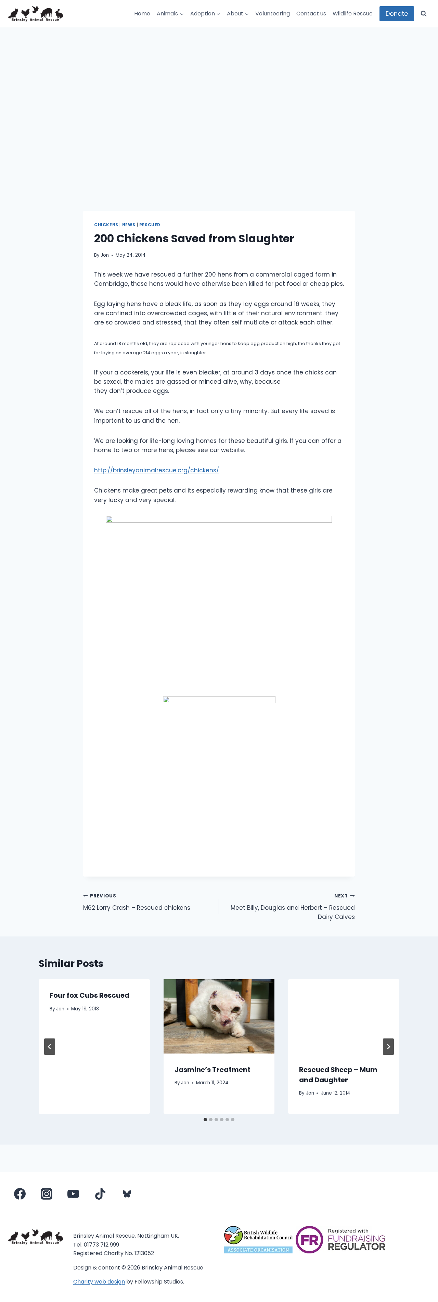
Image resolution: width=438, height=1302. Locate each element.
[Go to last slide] (49, 1046)
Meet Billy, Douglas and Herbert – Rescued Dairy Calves (293, 907)
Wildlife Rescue (353, 13)
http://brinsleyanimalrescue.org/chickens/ (156, 470)
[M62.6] (219, 600)
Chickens (106, 225)
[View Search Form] (423, 14)
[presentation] (219, 1016)
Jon (105, 255)
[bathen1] (219, 781)
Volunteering (272, 13)
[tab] (205, 1119)
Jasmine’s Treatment (212, 1069)
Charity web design (99, 1282)
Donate (397, 13)
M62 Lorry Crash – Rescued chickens (136, 902)
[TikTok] (100, 1193)
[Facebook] (19, 1193)
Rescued (149, 225)
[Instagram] (46, 1193)
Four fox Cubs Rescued (89, 995)
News (129, 225)
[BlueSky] (127, 1193)
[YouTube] (73, 1193)
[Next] (388, 1046)
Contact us (311, 13)
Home (142, 13)
